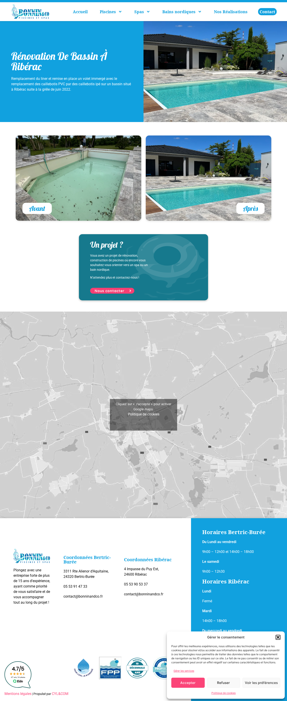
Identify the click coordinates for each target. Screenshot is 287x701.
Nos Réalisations (231, 11)
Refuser (223, 683)
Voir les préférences (261, 683)
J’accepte (143, 423)
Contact (267, 11)
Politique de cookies (223, 693)
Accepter (188, 683)
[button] (278, 637)
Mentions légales (17, 694)
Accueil (80, 11)
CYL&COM (60, 694)
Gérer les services (184, 671)
